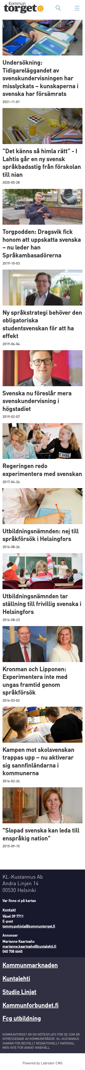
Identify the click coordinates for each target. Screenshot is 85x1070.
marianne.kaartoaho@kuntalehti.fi (29, 946)
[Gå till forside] (24, 8)
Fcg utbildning (21, 1018)
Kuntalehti (16, 978)
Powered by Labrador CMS (43, 1063)
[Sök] (58, 8)
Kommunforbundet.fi (30, 1005)
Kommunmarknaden (30, 965)
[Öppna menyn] (77, 8)
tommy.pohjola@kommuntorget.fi (28, 926)
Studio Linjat (19, 991)
